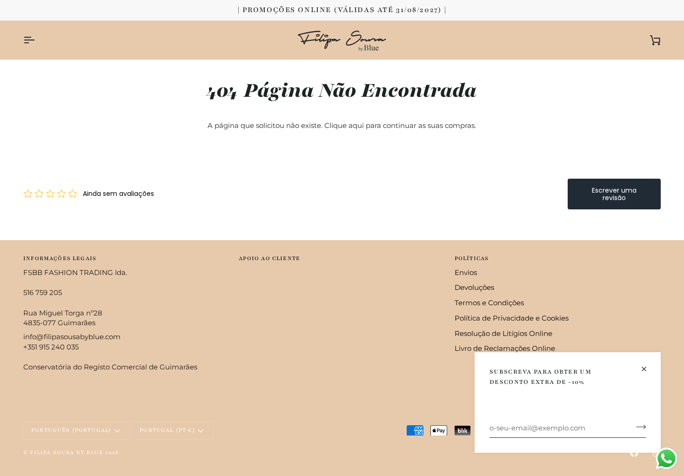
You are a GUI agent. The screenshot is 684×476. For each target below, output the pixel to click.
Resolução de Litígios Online (503, 333)
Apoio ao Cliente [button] (269, 258)
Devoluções (474, 287)
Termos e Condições (489, 303)
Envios (466, 272)
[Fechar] (648, 369)
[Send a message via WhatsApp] (666, 458)
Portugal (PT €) (167, 430)
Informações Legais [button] (59, 258)
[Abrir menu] (37, 40)
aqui (356, 125)
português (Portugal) (71, 430)
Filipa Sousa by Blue (66, 452)
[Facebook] (634, 453)
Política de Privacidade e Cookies (512, 318)
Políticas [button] (472, 258)
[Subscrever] (638, 426)
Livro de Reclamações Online (505, 348)
